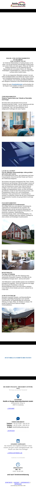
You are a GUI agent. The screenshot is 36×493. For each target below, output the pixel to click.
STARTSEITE (8, 482)
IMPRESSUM (18, 484)
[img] (18, 4)
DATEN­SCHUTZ (25, 482)
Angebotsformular (17, 84)
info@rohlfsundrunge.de (21, 427)
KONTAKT (16, 482)
